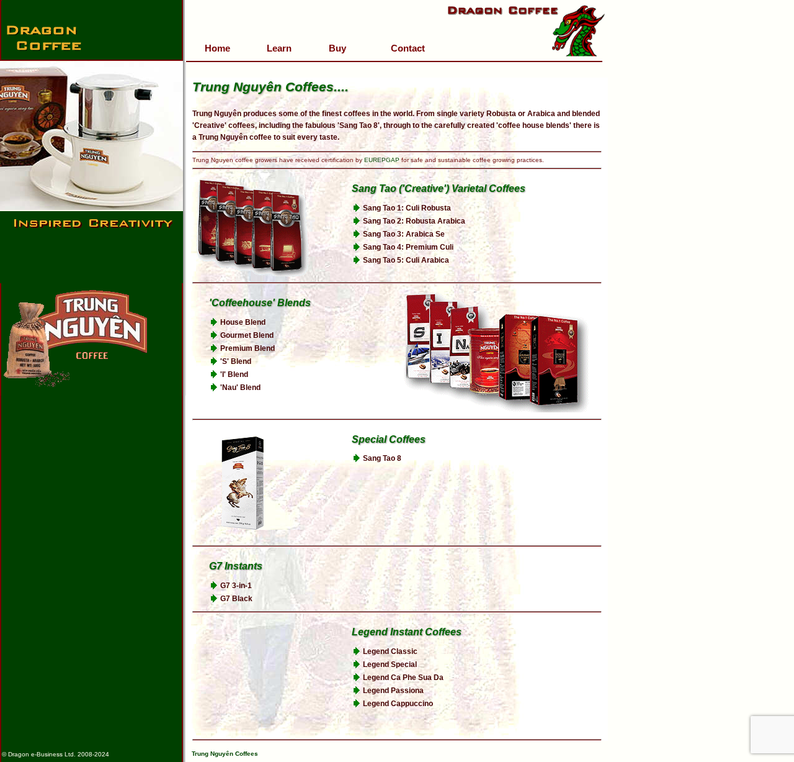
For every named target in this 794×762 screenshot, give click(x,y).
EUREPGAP (381, 159)
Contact (408, 48)
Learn (279, 48)
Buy (337, 48)
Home (217, 48)
